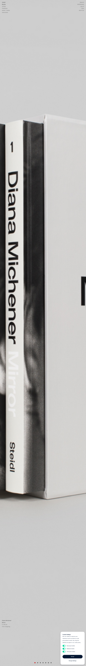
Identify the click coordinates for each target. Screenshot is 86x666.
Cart (82, 8)
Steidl (3, 2)
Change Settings (72, 660)
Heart (33, 333)
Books (4, 4)
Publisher (5, 8)
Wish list (81, 10)
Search (82, 2)
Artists (4, 6)
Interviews (5, 12)
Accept (72, 656)
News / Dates (6, 10)
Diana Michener (6, 620)
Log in (82, 6)
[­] (6, 333)
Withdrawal (80, 4)
